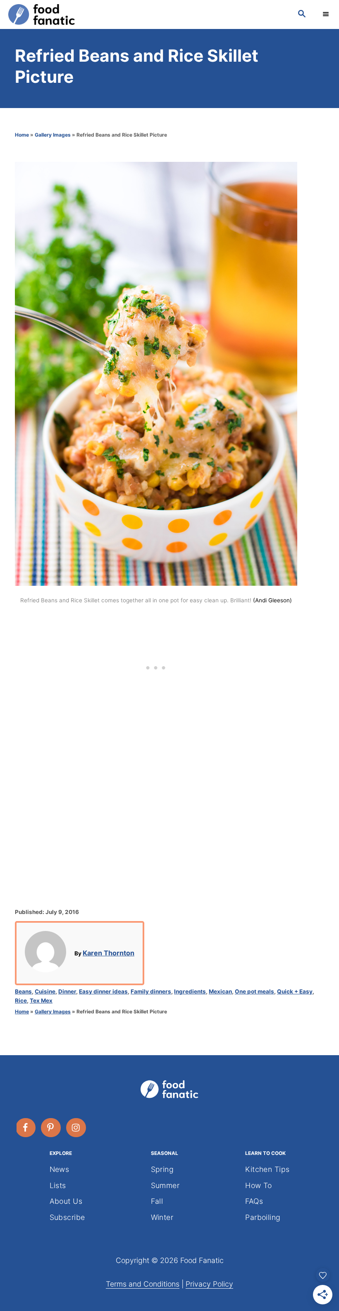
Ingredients (190, 991)
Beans (23, 991)
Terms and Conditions (142, 1284)
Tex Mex (41, 1000)
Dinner (67, 991)
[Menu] (326, 14)
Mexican (220, 991)
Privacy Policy (209, 1284)
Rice (21, 1000)
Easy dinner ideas (103, 991)
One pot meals (254, 991)
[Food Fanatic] (144, 14)
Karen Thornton (108, 953)
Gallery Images (53, 135)
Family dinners (151, 991)
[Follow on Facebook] (26, 1127)
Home (22, 135)
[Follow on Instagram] (76, 1127)
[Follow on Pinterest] (51, 1127)
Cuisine (45, 991)
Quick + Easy (295, 991)
